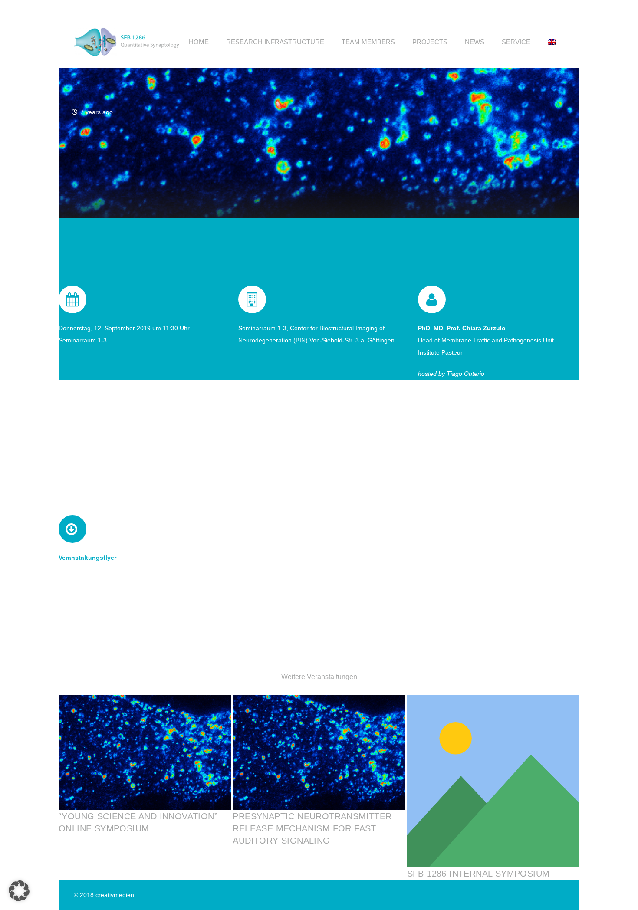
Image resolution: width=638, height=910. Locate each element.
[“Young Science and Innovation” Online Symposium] (145, 752)
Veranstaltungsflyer (87, 557)
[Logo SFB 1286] (127, 41)
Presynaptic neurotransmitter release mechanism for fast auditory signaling (312, 828)
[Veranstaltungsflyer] (72, 529)
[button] (401, 42)
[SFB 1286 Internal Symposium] (493, 781)
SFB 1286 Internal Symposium (478, 873)
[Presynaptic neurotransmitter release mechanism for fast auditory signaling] (319, 752)
